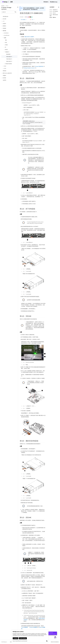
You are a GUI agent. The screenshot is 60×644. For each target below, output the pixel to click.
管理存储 (4, 70)
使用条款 (11, 641)
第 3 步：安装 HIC (53, 13)
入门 (3, 21)
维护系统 (4, 30)
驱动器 (6, 49)
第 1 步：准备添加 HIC (53, 9)
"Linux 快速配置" (24, 627)
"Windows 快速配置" (33, 627)
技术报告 (4, 77)
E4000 (5, 66)
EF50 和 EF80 (6, 33)
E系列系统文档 (5, 16)
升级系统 (4, 28)
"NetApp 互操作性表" (39, 66)
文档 (11, 2)
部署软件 (4, 25)
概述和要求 (8, 54)
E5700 (5, 68)
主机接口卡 (7, 51)
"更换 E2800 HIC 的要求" (29, 36)
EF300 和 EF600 (6, 35)
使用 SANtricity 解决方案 (7, 73)
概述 (6, 40)
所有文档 (2, 5)
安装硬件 (4, 23)
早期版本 (4, 75)
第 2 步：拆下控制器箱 (54, 11)
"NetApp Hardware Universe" (29, 68)
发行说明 (4, 18)
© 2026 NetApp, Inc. (4, 641)
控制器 (6, 44)
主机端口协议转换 (8, 63)
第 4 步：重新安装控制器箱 (54, 15)
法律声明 (4, 80)
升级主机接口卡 (9, 59)
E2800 (5, 37)
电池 (6, 42)
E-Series (7, 5)
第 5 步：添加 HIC (53, 17)
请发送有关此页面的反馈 (55, 641)
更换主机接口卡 (9, 61)
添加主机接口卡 (9, 56)
